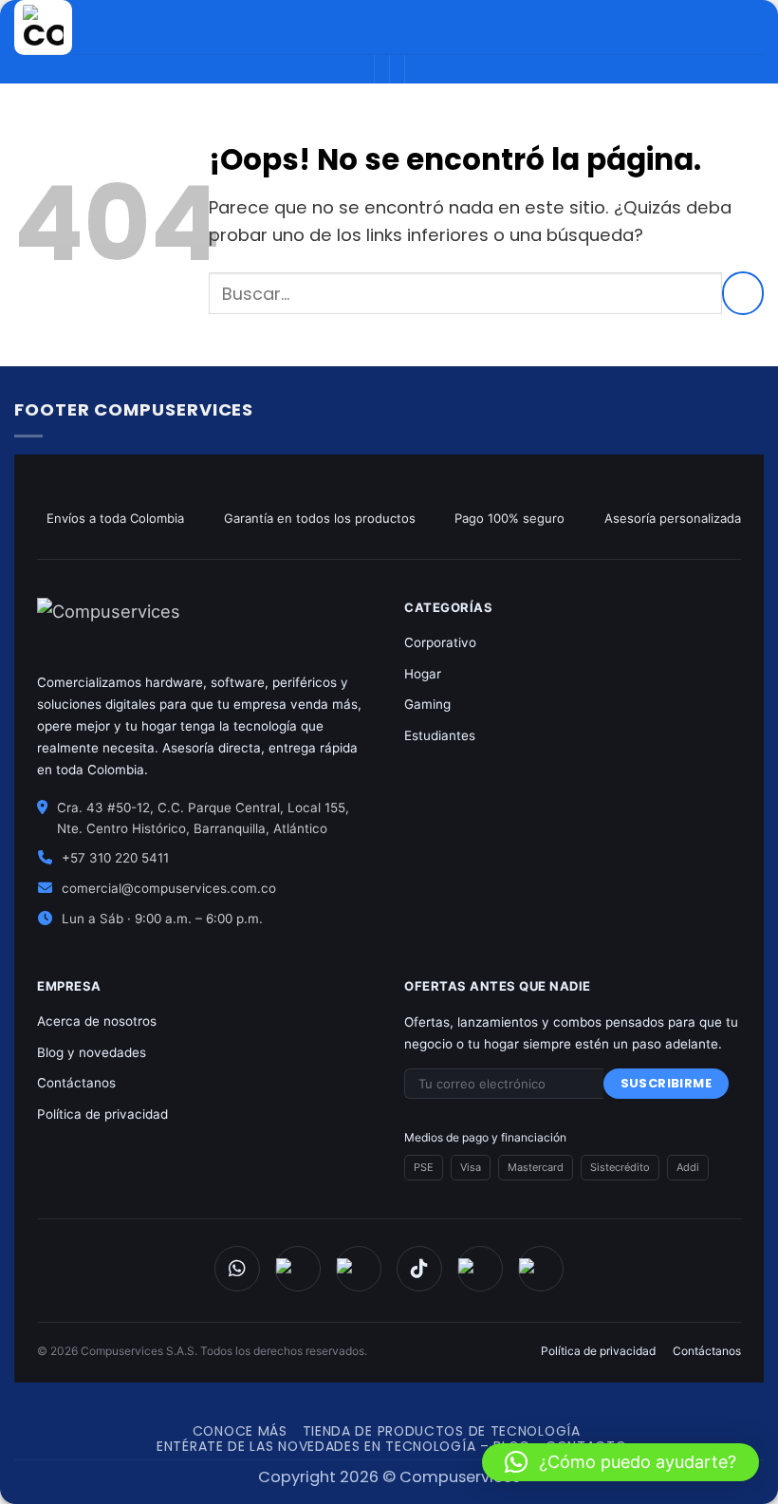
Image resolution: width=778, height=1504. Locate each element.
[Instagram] (358, 1268)
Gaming (427, 704)
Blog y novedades (91, 1052)
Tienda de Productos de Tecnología (442, 1430)
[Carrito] (714, 27)
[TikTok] (419, 1268)
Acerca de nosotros (97, 1021)
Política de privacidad (102, 1114)
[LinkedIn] (541, 1268)
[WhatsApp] (237, 1268)
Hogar (422, 673)
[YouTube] (480, 1268)
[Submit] (743, 293)
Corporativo (440, 642)
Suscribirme (666, 1083)
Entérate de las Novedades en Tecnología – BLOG (343, 1446)
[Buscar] (684, 27)
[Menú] (750, 27)
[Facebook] (298, 1268)
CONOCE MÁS (240, 1430)
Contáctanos (76, 1082)
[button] (620, 1462)
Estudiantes (439, 735)
